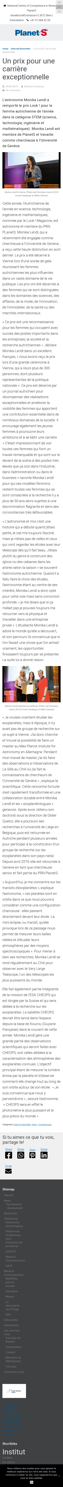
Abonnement (15, 1208)
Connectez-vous (14, 1371)
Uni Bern (7, 1457)
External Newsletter (21, 48)
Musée (10, 1296)
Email (8, 1166)
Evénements (11, 1325)
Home (5, 48)
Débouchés (11, 1319)
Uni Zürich (8, 1462)
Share (8, 1149)
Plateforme (11, 1218)
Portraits (11, 1366)
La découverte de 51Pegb (12, 1305)
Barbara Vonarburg (34, 86)
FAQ (8, 1314)
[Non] (59, 1475)
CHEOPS (11, 1251)
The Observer (14, 1204)
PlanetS (8, 1195)
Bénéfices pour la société (12, 1282)
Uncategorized (45, 1124)
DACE (9, 1265)
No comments (13, 90)
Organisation (13, 1347)
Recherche (10, 1213)
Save (32, 1149)
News (34, 1124)
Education (12, 1291)
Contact (10, 1352)
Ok (31, 1482)
